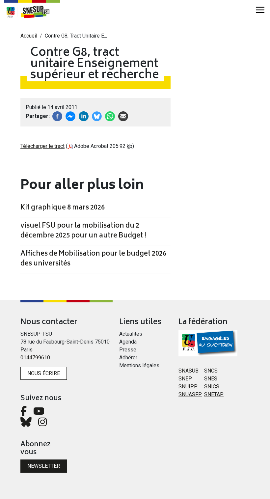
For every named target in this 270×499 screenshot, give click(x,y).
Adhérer (128, 357)
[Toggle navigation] (260, 9)
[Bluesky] (26, 424)
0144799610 (35, 357)
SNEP (185, 378)
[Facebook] (57, 116)
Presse (127, 350)
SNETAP (214, 394)
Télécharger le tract (42, 146)
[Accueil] (38, 11)
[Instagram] (42, 424)
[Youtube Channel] (38, 413)
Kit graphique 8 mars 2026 (62, 208)
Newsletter (43, 466)
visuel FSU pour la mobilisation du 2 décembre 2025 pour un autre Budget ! (83, 231)
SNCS (211, 371)
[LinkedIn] (84, 116)
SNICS (211, 386)
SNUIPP (188, 386)
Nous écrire (43, 373)
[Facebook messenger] (70, 116)
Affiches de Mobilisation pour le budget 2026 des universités (93, 259)
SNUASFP (190, 394)
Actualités (130, 334)
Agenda (128, 342)
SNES (210, 378)
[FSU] (10, 11)
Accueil (28, 36)
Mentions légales (139, 365)
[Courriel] (123, 116)
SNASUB (188, 371)
